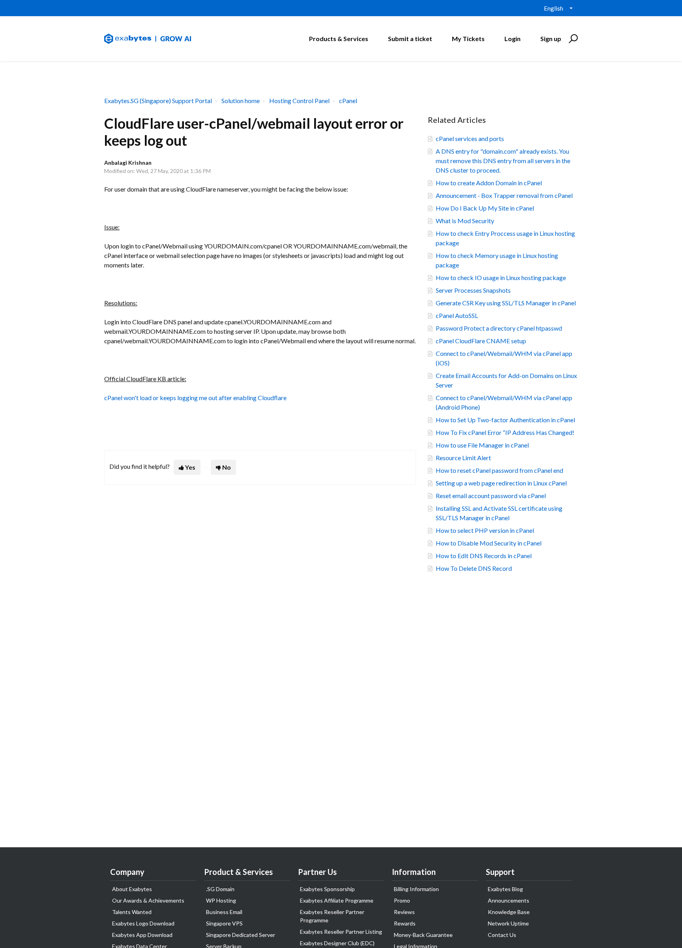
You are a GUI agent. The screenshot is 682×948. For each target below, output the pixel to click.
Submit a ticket (410, 38)
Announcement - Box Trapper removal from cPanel (504, 195)
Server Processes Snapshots (473, 290)
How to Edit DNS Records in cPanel (484, 555)
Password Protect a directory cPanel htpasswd (499, 328)
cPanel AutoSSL (457, 315)
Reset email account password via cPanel (491, 495)
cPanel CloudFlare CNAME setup (481, 340)
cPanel (348, 100)
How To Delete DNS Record (474, 568)
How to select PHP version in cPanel (485, 530)
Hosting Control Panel (299, 100)
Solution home (240, 100)
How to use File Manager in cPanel (482, 445)
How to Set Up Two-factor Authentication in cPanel (505, 419)
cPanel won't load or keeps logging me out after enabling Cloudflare (195, 397)
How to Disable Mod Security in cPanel (488, 543)
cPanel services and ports (470, 138)
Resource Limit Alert (463, 457)
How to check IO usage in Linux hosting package (501, 277)
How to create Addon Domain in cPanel (489, 182)
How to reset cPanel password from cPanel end (499, 470)
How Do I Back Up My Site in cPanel (485, 208)
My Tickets (468, 38)
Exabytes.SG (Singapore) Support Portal (158, 100)
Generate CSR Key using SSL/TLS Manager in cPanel (506, 303)
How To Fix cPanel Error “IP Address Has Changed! (505, 432)
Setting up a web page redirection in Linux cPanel (501, 483)
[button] (572, 39)
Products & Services (338, 38)
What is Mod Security (465, 220)
